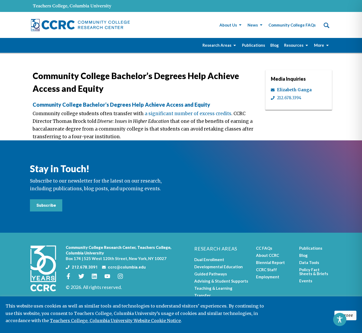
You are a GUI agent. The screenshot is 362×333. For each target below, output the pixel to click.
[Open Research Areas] (235, 45)
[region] (181, 314)
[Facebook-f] (71, 276)
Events (305, 280)
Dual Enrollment (209, 259)
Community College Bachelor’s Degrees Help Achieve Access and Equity (121, 104)
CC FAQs (264, 248)
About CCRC (267, 255)
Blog (303, 255)
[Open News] (261, 25)
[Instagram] (123, 276)
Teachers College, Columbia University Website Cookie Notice (115, 320)
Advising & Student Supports (221, 281)
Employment (267, 276)
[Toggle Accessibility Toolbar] (340, 319)
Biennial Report (270, 262)
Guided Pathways (210, 273)
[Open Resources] (307, 45)
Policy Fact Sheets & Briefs (313, 271)
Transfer (202, 295)
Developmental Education (218, 266)
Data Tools (309, 262)
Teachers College (153, 247)
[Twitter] (84, 276)
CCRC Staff (266, 269)
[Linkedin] (97, 276)
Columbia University (85, 252)
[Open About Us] (240, 25)
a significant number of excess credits (188, 113)
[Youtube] (110, 276)
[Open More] (327, 45)
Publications (310, 248)
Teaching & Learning (213, 288)
